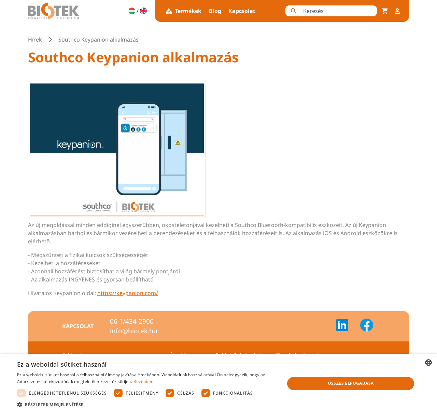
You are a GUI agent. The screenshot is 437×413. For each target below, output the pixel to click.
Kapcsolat (241, 11)
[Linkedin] (346, 326)
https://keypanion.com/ (127, 293)
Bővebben (143, 381)
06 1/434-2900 (132, 321)
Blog (215, 11)
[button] (147, 404)
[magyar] (131, 10)
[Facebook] (366, 326)
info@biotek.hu (133, 330)
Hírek (35, 39)
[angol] (143, 10)
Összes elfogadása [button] (351, 383)
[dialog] (218, 383)
